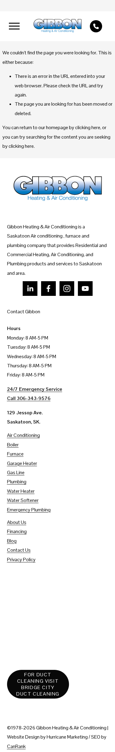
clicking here (87, 127)
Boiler (13, 444)
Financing (17, 531)
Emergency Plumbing (29, 510)
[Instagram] (66, 288)
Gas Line (16, 472)
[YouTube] (85, 288)
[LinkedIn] (30, 288)
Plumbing (16, 481)
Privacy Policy (21, 559)
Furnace (15, 454)
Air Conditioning (23, 435)
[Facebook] (48, 288)
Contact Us (19, 550)
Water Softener (23, 500)
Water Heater (21, 491)
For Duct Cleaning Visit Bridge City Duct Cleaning (37, 684)
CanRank (16, 746)
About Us (16, 522)
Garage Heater (22, 463)
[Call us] (96, 26)
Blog (12, 541)
